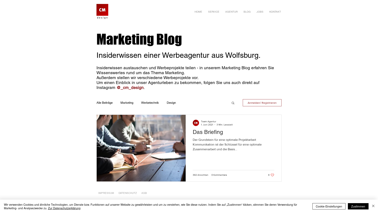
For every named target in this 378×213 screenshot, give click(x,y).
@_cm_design (130, 87)
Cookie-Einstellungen (329, 206)
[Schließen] (373, 206)
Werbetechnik (150, 102)
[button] (233, 103)
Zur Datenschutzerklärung (64, 208)
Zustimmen (358, 206)
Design (171, 102)
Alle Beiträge (104, 102)
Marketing (126, 102)
